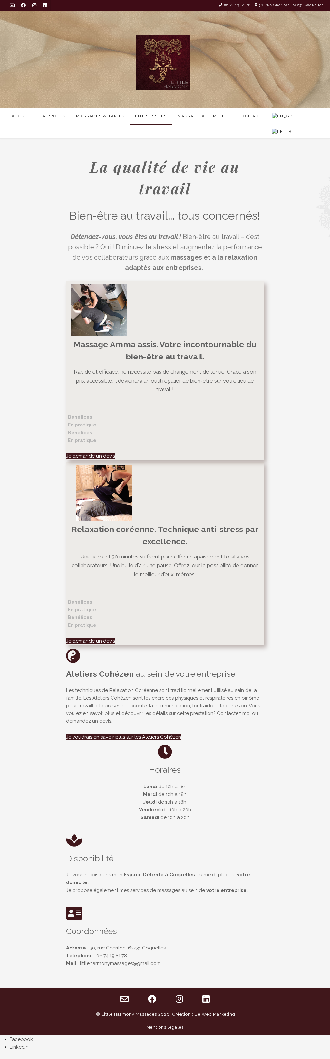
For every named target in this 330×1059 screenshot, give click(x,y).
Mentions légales (165, 1027)
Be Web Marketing (215, 1014)
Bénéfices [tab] (80, 417)
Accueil (22, 116)
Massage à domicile (203, 116)
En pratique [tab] (82, 425)
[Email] (12, 5)
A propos (54, 116)
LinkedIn (19, 1047)
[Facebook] (23, 5)
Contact (251, 116)
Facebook (21, 1039)
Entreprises (151, 116)
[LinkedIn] (45, 5)
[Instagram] (34, 5)
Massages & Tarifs (100, 116)
